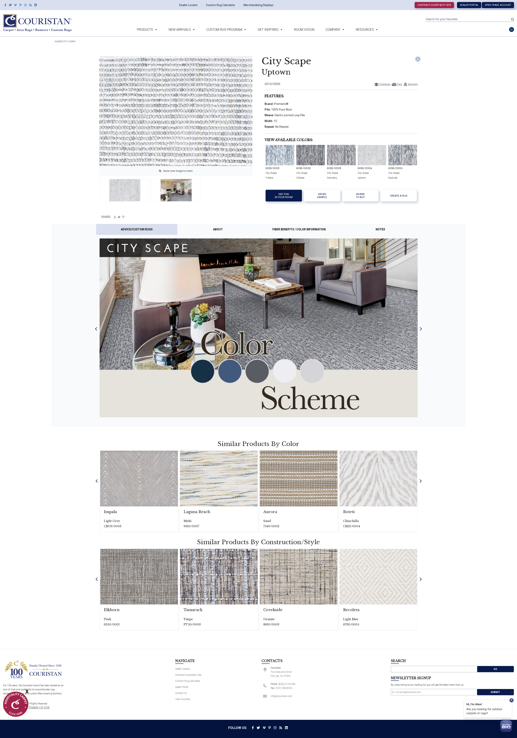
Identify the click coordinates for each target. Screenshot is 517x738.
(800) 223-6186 (286, 684)
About (218, 229)
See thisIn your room (284, 196)
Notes (380, 229)
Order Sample (322, 196)
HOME (58, 41)
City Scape (69, 41)
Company (333, 30)
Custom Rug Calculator (220, 5)
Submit (495, 692)
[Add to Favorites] (418, 59)
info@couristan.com (281, 696)
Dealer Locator (188, 5)
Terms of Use (39, 707)
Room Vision (304, 30)
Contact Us (181, 693)
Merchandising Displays (258, 5)
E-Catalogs (384, 84)
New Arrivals (180, 30)
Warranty (413, 84)
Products (145, 30)
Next (420, 329)
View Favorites (182, 699)
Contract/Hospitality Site (434, 5)
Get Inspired (268, 30)
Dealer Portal (469, 5)
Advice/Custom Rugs (137, 229)
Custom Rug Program (224, 30)
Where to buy (360, 196)
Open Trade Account (498, 5)
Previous (96, 329)
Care (399, 84)
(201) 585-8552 (284, 688)
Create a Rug (398, 195)
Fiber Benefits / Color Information (299, 229)
